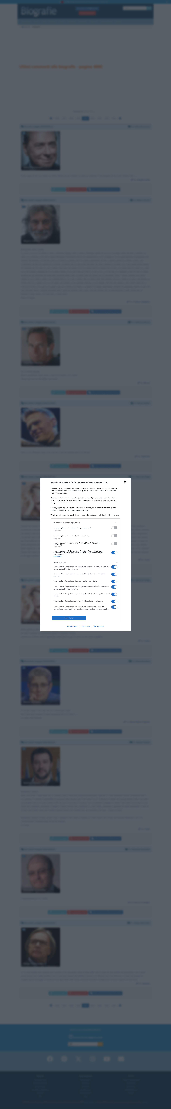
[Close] (126, 482)
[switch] (114, 527)
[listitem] (85, 522)
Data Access (85, 626)
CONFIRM (68, 618)
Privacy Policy (99, 626)
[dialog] (85, 554)
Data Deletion (72, 626)
